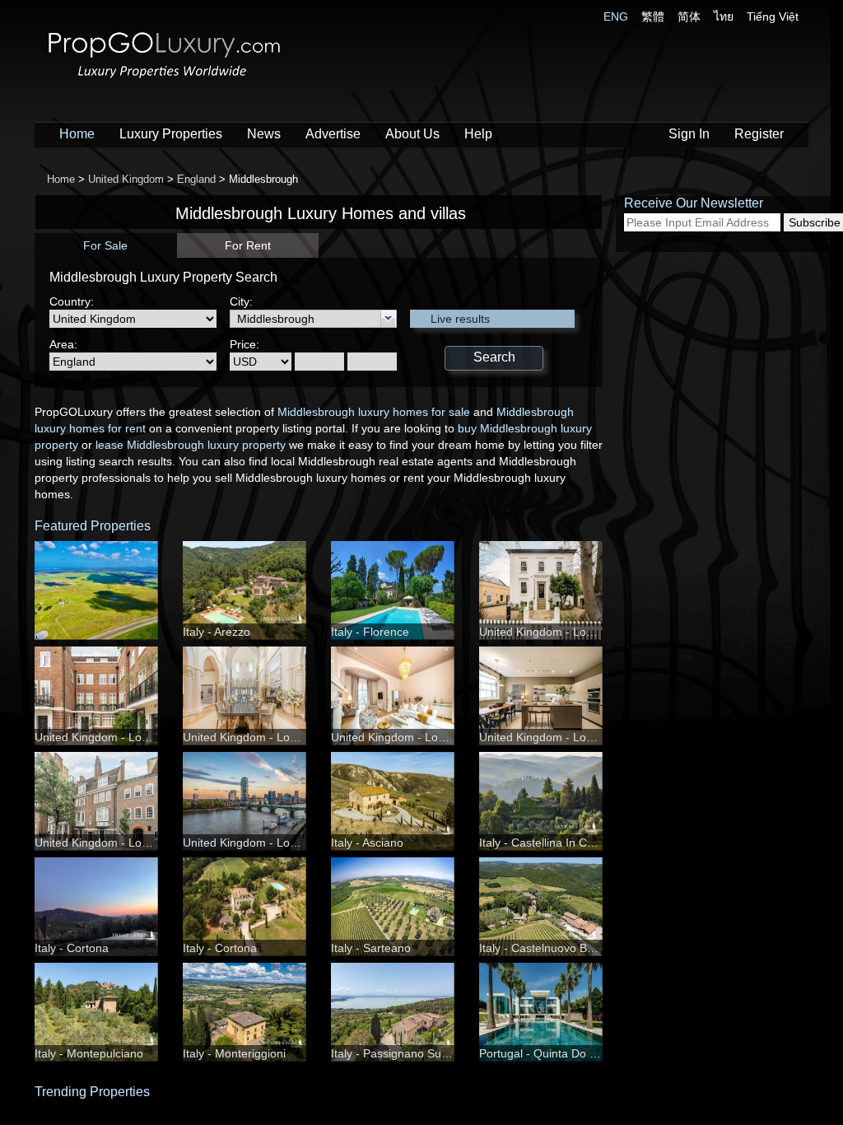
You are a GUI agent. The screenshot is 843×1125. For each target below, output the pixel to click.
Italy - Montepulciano (89, 1053)
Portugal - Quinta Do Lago (547, 1053)
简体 (689, 16)
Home (77, 134)
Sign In (689, 134)
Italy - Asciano (367, 842)
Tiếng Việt (773, 16)
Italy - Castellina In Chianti (547, 842)
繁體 (652, 16)
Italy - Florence (370, 631)
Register (759, 134)
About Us (412, 134)
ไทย (724, 16)
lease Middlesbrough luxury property (190, 444)
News (264, 134)
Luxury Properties (170, 134)
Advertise (333, 134)
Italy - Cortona (72, 948)
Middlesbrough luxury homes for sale (373, 411)
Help (478, 134)
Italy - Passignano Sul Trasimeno (416, 1053)
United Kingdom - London (545, 631)
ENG (615, 16)
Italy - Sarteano (371, 948)
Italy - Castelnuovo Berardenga (560, 948)
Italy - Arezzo (216, 631)
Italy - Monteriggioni (234, 1053)
